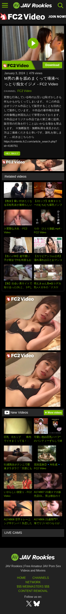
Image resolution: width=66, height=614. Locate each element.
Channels (40, 577)
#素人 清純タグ (12, 153)
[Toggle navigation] (5, 5)
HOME (21, 577)
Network (33, 582)
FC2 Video (24, 90)
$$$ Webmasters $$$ (33, 586)
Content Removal (33, 590)
